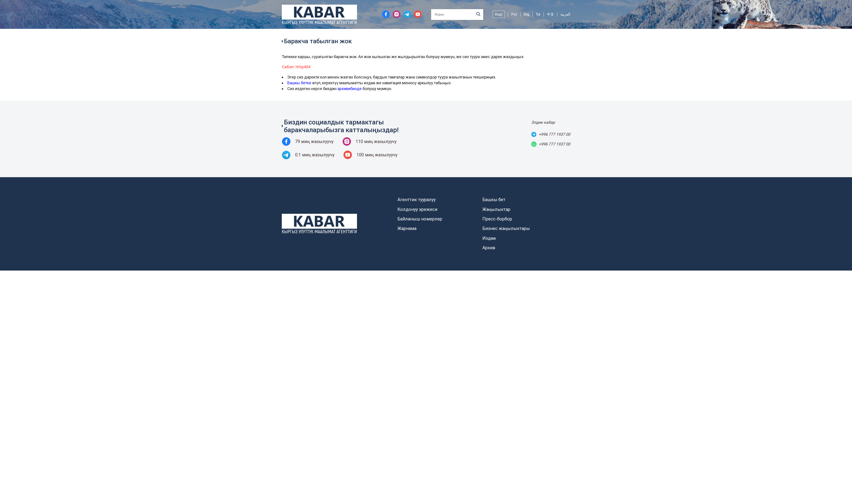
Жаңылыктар (496, 209)
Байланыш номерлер (419, 219)
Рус (514, 14)
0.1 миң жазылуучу (314, 154)
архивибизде (349, 88)
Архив (488, 247)
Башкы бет (493, 199)
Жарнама (406, 228)
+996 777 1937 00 (554, 134)
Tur (538, 14)
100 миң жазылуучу (377, 154)
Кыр (498, 14)
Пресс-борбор (497, 219)
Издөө (489, 238)
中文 (550, 14)
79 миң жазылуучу (314, 141)
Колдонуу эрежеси (417, 209)
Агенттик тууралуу (416, 199)
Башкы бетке (299, 82)
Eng (526, 14)
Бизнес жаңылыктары (506, 228)
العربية (565, 14)
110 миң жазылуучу (376, 141)
